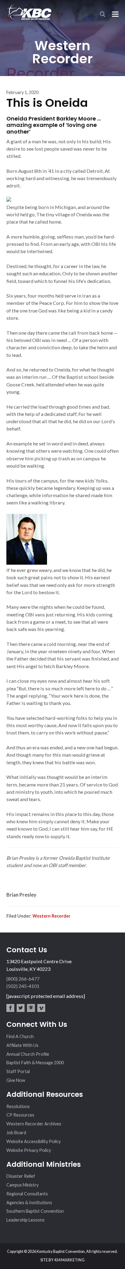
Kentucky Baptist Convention (28, 12)
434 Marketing (69, 1260)
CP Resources (20, 1114)
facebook (10, 1008)
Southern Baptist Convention (35, 1211)
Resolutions (18, 1106)
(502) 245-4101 (22, 986)
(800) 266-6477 (22, 978)
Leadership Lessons (25, 1219)
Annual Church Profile (27, 1054)
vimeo (41, 1008)
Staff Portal (18, 1071)
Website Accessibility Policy (33, 1141)
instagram (31, 1008)
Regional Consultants (27, 1193)
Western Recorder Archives (33, 1123)
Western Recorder (51, 916)
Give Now (15, 1080)
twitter (21, 1008)
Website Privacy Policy (28, 1150)
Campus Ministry (22, 1184)
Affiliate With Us (22, 1045)
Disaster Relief (20, 1176)
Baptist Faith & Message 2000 (35, 1062)
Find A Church (20, 1036)
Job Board (16, 1132)
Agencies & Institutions (29, 1202)
